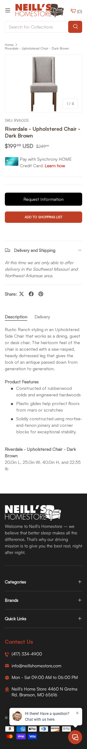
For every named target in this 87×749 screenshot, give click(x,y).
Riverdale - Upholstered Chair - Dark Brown (37, 48)
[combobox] (43, 27)
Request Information (43, 199)
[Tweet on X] (21, 294)
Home (9, 44)
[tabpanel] (43, 399)
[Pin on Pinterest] (41, 294)
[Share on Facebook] (31, 294)
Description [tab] (16, 316)
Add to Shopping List (43, 217)
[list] (43, 84)
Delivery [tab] (42, 316)
